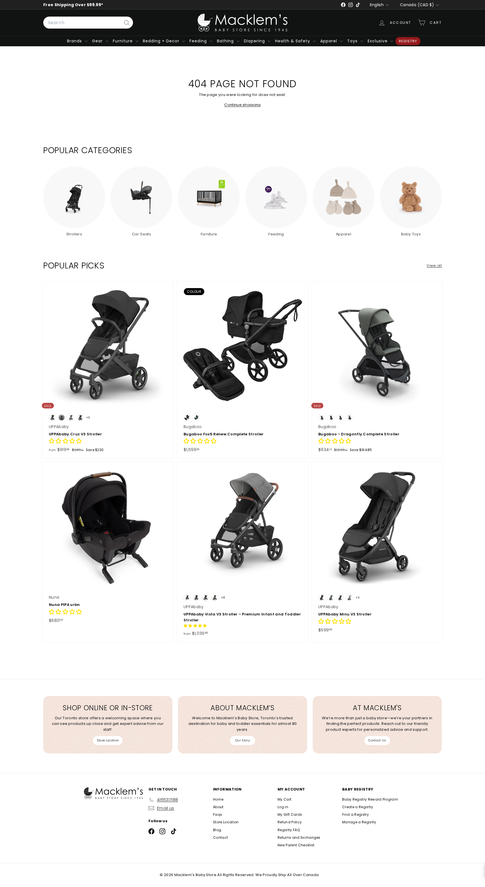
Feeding (198, 41)
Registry (408, 41)
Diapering (255, 41)
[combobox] (88, 23)
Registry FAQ (289, 830)
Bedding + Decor (162, 41)
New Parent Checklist (296, 845)
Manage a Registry (359, 822)
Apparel (329, 41)
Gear (98, 41)
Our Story (242, 740)
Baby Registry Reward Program (370, 799)
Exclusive (378, 41)
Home (218, 799)
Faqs (217, 814)
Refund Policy (290, 822)
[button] (65, 441)
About (218, 807)
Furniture (123, 41)
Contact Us (377, 740)
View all (434, 265)
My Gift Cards (290, 814)
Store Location (108, 740)
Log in (283, 807)
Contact (220, 837)
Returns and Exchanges (299, 837)
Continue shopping (242, 104)
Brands (75, 41)
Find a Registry (355, 814)
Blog (217, 830)
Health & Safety (293, 41)
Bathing (226, 41)
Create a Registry (357, 807)
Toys (353, 41)
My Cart (284, 799)
